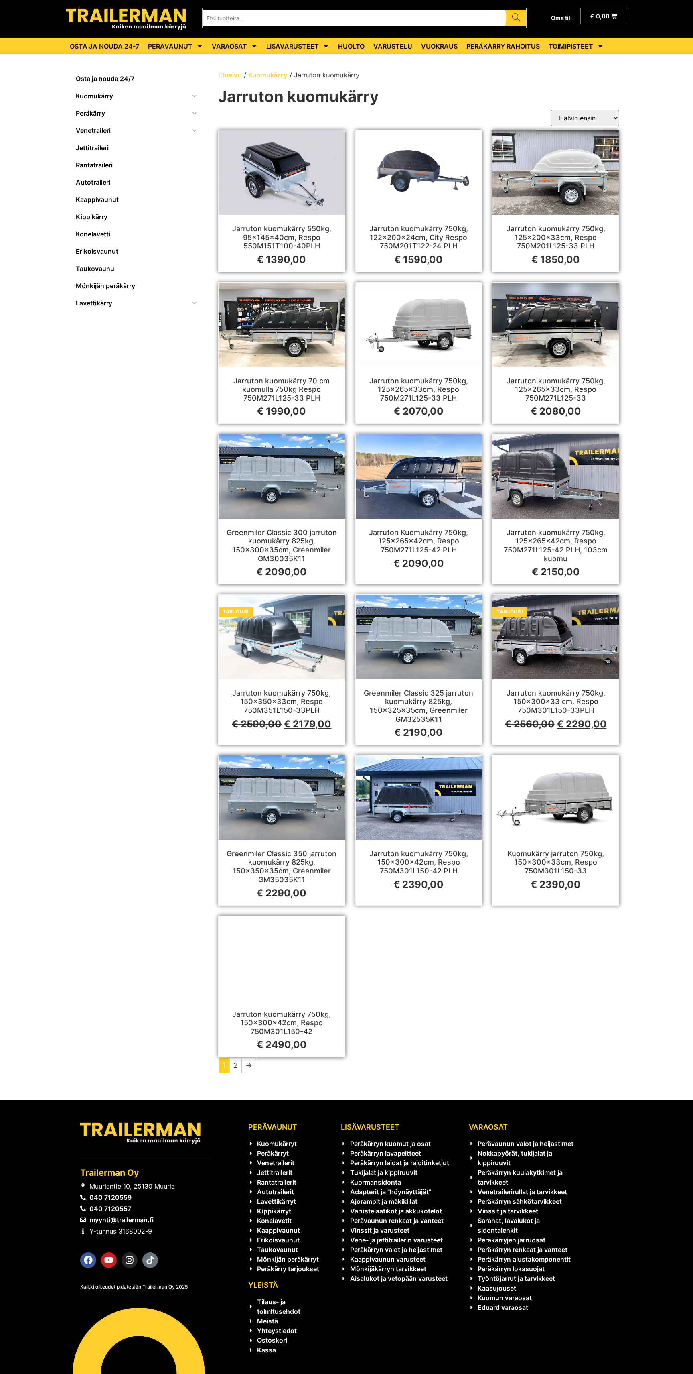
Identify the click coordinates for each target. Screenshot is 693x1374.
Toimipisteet (571, 46)
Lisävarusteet (292, 46)
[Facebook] (88, 1260)
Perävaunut (170, 46)
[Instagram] (130, 1260)
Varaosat (229, 46)
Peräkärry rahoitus (503, 46)
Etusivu (230, 75)
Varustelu (392, 46)
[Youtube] (109, 1260)
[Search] (516, 18)
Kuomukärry (268, 75)
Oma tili (561, 17)
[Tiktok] (150, 1260)
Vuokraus (439, 46)
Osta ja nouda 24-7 (104, 46)
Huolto (351, 46)
